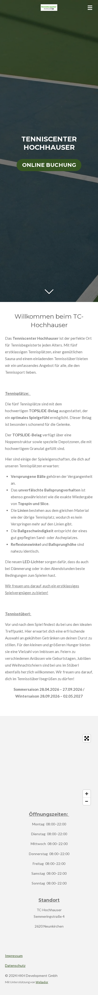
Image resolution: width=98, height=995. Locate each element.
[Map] (49, 770)
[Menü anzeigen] (89, 8)
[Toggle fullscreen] (86, 738)
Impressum (14, 955)
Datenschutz (15, 965)
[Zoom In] (86, 793)
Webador (42, 982)
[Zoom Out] (86, 801)
